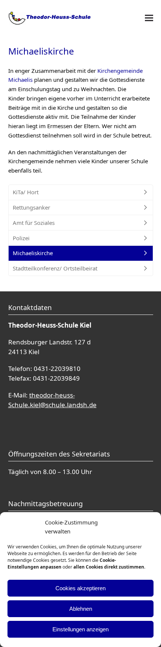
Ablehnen (80, 609)
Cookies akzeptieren (80, 588)
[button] (149, 18)
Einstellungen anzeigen (80, 629)
